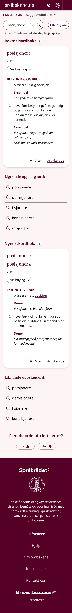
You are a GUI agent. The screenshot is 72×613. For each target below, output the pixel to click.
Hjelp (36, 545)
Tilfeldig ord (58, 25)
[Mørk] (48, 5)
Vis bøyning (18, 69)
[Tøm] (31, 24)
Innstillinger (36, 568)
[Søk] (38, 24)
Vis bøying (17, 280)
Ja (22, 446)
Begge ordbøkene (39, 15)
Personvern (36, 600)
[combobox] (15, 25)
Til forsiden (36, 533)
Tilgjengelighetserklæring (34, 592)
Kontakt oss (36, 580)
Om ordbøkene (36, 557)
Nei (44, 446)
